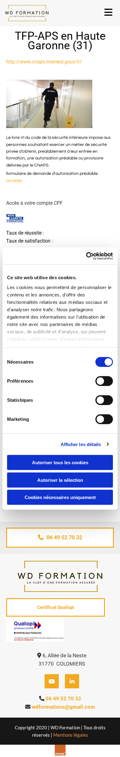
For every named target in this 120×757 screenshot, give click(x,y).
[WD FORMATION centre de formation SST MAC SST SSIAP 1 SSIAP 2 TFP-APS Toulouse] (41, 13)
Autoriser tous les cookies (60, 462)
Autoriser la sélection (60, 479)
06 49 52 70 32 (63, 698)
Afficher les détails (81, 444)
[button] (60, 538)
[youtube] (52, 681)
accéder (14, 181)
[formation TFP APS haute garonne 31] (60, 104)
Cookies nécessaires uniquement (60, 497)
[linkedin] (72, 681)
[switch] (104, 381)
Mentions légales (70, 735)
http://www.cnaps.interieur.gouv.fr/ (44, 62)
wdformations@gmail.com (63, 707)
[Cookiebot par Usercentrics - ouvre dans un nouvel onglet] (86, 256)
